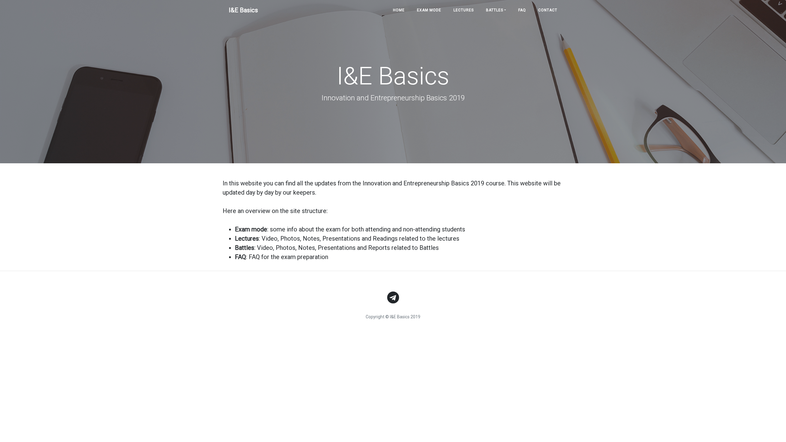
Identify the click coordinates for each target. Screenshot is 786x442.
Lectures (463, 10)
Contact (547, 10)
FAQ (522, 10)
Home (399, 10)
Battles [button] (494, 10)
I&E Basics (243, 10)
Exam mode (429, 10)
